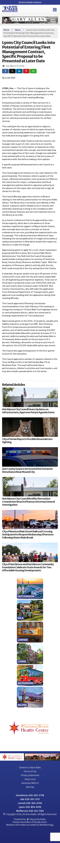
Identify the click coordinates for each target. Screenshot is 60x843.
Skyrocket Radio (37, 819)
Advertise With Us (30, 783)
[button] (55, 10)
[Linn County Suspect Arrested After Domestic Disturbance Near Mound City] (30, 457)
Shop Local (30, 779)
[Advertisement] (30, 20)
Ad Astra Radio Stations (30, 2)
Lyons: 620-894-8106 (30, 807)
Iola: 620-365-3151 (30, 799)
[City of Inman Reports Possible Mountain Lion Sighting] (30, 427)
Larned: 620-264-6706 (30, 803)
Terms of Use (30, 771)
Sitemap (30, 787)
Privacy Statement (30, 775)
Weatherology (46, 825)
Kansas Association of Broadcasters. (30, 822)
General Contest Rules (30, 767)
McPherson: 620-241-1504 (30, 811)
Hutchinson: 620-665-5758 (30, 795)
